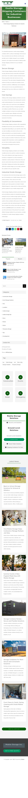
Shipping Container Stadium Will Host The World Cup (15, 263)
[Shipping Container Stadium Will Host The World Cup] (4, 263)
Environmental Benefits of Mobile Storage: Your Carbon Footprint (14, 277)
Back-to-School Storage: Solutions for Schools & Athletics (12, 488)
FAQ (4, 303)
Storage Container (6, 364)
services (9, 207)
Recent (20, 259)
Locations (5, 307)
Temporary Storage (7, 329)
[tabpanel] (14, 433)
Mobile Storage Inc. (6, 220)
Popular (8, 259)
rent (15, 362)
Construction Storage (7, 296)
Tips (4, 332)
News (4, 318)
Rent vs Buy (19, 362)
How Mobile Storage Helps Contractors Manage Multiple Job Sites (14, 531)
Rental (4, 321)
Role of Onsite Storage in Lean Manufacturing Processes (14, 270)
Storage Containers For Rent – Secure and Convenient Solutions (14, 661)
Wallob (22, 759)
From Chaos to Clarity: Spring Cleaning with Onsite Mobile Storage (14, 704)
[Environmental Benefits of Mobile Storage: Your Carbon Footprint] (4, 276)
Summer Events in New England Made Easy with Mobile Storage (12, 576)
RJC (14, 759)
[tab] (14, 422)
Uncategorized (6, 336)
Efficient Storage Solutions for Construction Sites (7, 249)
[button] (3, 246)
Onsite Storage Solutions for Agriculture (19, 249)
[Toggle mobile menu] (25, 3)
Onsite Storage (9, 362)
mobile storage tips (7, 314)
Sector (20, 220)
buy (3, 362)
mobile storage (6, 311)
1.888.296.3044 (8, 352)
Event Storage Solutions (8, 300)
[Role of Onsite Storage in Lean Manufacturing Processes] (4, 269)
